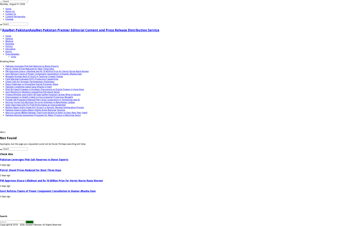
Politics (9, 46)
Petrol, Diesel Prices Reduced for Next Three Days (29, 69)
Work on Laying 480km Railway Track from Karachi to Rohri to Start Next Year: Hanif (46, 112)
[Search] (1, 24)
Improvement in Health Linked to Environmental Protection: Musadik (39, 97)
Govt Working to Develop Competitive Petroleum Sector (32, 92)
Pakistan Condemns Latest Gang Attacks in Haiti (28, 87)
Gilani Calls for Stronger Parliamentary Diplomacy (30, 81)
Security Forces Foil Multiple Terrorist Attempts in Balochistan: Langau (40, 102)
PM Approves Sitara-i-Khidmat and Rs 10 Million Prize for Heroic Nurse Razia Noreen (47, 71)
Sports (8, 51)
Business (9, 44)
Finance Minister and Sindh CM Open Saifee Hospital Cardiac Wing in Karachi (43, 94)
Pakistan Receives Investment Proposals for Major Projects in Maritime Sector (43, 115)
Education (10, 49)
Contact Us (10, 14)
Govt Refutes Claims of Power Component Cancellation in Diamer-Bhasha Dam (43, 74)
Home (8, 9)
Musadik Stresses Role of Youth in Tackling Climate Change (34, 76)
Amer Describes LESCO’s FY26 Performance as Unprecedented (35, 105)
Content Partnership (15, 16)
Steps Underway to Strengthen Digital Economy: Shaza (31, 84)
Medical (9, 41)
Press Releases (12, 54)
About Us (10, 11)
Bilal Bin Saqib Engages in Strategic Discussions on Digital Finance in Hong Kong (44, 89)
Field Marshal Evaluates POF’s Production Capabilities (31, 79)
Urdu (13, 56)
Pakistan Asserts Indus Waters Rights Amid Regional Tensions (35, 110)
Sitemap (9, 19)
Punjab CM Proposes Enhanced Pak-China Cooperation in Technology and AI (42, 99)
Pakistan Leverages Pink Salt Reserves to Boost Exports (32, 66)
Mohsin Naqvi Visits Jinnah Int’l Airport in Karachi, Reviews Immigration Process (44, 107)
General (9, 38)
